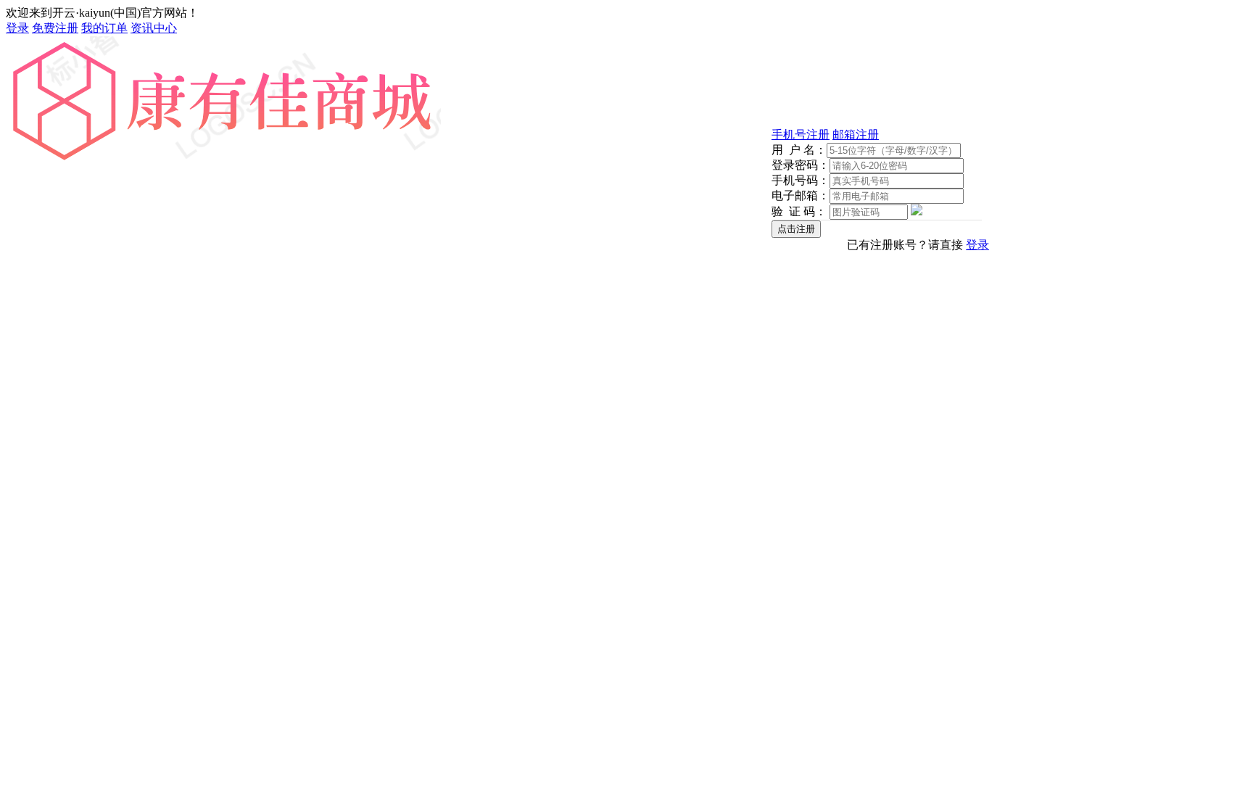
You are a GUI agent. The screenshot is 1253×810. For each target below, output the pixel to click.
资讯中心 (154, 28)
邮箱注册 (855, 134)
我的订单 (104, 28)
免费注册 (55, 28)
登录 (17, 28)
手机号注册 (801, 134)
